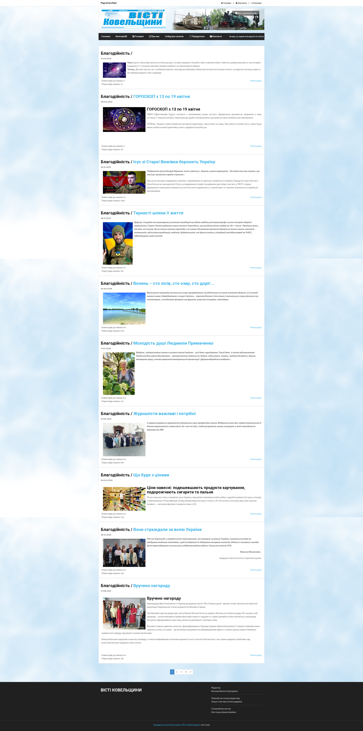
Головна (227, 3)
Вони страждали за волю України (167, 529)
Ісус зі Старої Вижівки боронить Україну (174, 161)
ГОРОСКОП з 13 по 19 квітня (161, 96)
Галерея (139, 36)
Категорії (120, 36)
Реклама (257, 3)
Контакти (242, 3)
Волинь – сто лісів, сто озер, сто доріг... (173, 283)
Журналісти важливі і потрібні (164, 413)
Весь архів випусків (247, 13)
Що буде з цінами (151, 474)
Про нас (155, 36)
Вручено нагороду (151, 585)
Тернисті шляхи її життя (158, 212)
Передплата (198, 36)
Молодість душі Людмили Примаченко (173, 343)
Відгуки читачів (175, 36)
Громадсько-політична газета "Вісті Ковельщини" (176, 725)
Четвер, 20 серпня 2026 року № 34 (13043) (246, 36)
